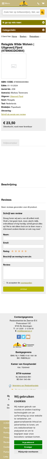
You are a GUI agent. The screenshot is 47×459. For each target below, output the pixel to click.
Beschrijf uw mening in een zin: (17, 256)
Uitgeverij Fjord (16, 96)
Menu (7, 3)
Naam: (6, 234)
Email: (6, 242)
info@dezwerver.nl (24, 331)
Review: (7, 264)
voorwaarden (26, 282)
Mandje (43, 3)
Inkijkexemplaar (10, 142)
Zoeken (42, 12)
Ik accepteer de (19, 282)
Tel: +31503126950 (38, 3)
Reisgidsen (34, 36)
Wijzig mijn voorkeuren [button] (28, 452)
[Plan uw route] (28, 337)
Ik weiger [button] (28, 447)
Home (14, 36)
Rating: (6, 251)
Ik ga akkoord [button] (28, 442)
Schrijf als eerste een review (13, 114)
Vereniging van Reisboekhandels (25, 385)
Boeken (23, 36)
